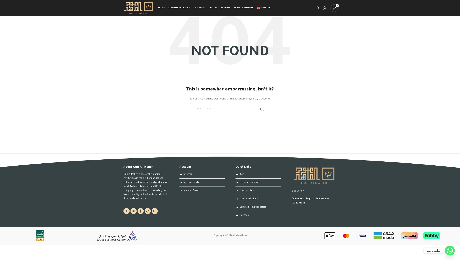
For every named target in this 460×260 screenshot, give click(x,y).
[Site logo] (138, 8)
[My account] (324, 8)
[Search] (317, 8)
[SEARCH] (262, 109)
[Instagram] (133, 211)
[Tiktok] (148, 211)
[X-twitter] (126, 211)
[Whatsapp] (155, 211)
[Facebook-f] (141, 211)
